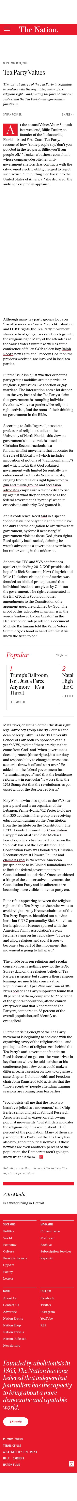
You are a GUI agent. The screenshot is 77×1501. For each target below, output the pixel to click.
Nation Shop (12, 1325)
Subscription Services (55, 1251)
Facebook (47, 1298)
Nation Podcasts (14, 1339)
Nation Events (13, 1318)
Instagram (47, 1312)
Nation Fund (11, 1464)
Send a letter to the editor (50, 1168)
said (44, 516)
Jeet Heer (68, 696)
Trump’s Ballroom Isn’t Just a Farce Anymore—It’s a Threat (29, 684)
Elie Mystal (18, 702)
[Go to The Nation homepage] (38, 29)
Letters (8, 1278)
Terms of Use (12, 1445)
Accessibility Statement (20, 1452)
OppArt (8, 1265)
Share (66, 114)
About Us (10, 1298)
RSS (43, 1325)
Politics (8, 1231)
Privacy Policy (13, 1439)
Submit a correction (16, 1168)
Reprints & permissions (18, 1173)
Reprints (46, 1258)
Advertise (10, 1312)
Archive (46, 1245)
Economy (9, 1245)
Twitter (45, 1305)
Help (6, 1458)
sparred (47, 925)
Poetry (8, 1272)
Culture (8, 1251)
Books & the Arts (15, 1258)
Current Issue (50, 1231)
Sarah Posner (12, 115)
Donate (16, 1421)
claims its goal (14, 860)
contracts (50, 164)
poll (16, 991)
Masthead (47, 1238)
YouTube (46, 1318)
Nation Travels (13, 1332)
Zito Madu (14, 1195)
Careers (18, 1458)
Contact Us (11, 1305)
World (7, 1238)
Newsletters (11, 1345)
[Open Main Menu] (7, 29)
